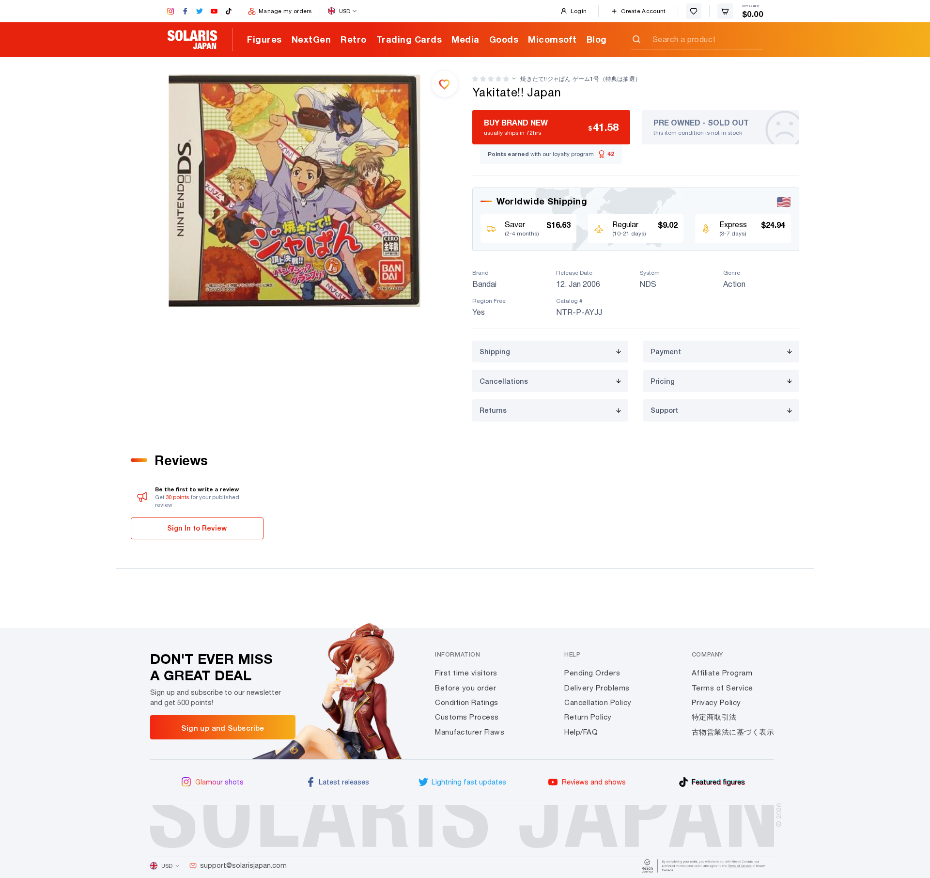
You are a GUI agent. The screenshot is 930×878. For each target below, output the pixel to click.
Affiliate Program (722, 673)
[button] (490, 78)
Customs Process (467, 717)
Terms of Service (722, 688)
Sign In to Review (197, 528)
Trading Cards (409, 39)
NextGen (311, 39)
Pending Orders (592, 673)
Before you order (465, 688)
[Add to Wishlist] (445, 84)
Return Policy (588, 717)
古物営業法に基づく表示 (733, 732)
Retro (354, 39)
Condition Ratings (466, 702)
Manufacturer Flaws (469, 732)
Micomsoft (552, 39)
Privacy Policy (716, 702)
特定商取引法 (714, 717)
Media (465, 39)
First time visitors (466, 673)
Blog (597, 39)
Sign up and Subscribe (222, 727)
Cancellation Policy (598, 702)
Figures (264, 39)
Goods (504, 39)
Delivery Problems (597, 688)
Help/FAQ (581, 732)
